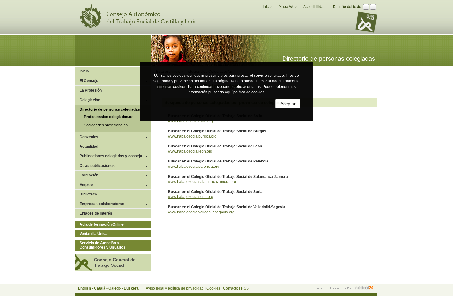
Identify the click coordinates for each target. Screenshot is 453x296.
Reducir (366, 7)
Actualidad (89, 146)
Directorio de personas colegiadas (110, 109)
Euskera (131, 288)
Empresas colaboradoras (102, 204)
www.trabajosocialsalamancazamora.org (202, 181)
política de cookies (248, 92)
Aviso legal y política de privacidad (175, 288)
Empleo (86, 185)
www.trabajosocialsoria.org (190, 197)
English (84, 288)
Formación (89, 175)
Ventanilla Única (94, 234)
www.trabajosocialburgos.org (192, 136)
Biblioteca (88, 194)
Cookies (213, 288)
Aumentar (373, 7)
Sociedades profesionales (106, 125)
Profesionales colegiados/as (108, 117)
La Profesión (91, 90)
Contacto (230, 288)
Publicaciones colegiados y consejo (111, 156)
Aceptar (288, 103)
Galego (114, 288)
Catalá (99, 288)
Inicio (267, 7)
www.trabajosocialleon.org (190, 151)
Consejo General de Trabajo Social (115, 262)
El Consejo (89, 81)
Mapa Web (288, 7)
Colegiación (90, 100)
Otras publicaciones (97, 165)
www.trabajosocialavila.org (190, 121)
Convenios (89, 137)
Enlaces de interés (96, 213)
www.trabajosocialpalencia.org (193, 166)
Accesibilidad (314, 7)
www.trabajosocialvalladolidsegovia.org (201, 212)
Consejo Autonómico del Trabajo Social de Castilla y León (142, 17)
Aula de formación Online (102, 224)
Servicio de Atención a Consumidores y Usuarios (102, 245)
